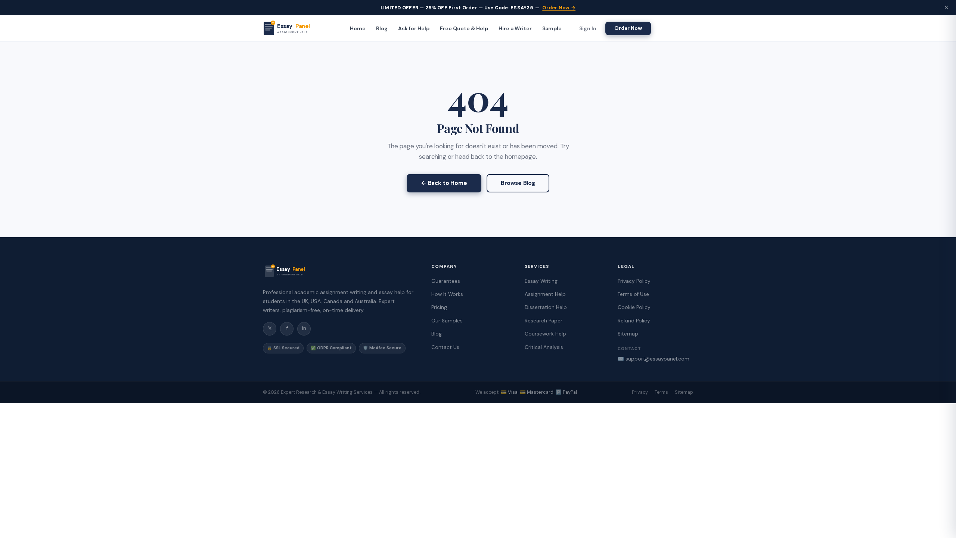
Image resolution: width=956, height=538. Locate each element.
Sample (552, 28)
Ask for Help (413, 28)
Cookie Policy (634, 307)
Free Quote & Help (464, 28)
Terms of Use (633, 294)
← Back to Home (444, 183)
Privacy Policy (634, 281)
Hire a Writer (515, 28)
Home (358, 28)
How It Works (447, 294)
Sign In (587, 28)
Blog (382, 28)
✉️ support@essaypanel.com (653, 359)
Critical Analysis (544, 347)
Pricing (439, 307)
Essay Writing (541, 281)
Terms (661, 392)
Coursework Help (545, 334)
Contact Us (445, 347)
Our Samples (447, 321)
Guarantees (445, 281)
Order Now (628, 28)
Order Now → (558, 7)
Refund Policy (634, 321)
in (304, 328)
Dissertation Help (546, 307)
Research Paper (543, 321)
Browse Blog (518, 183)
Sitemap (628, 334)
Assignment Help (545, 294)
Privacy (640, 392)
